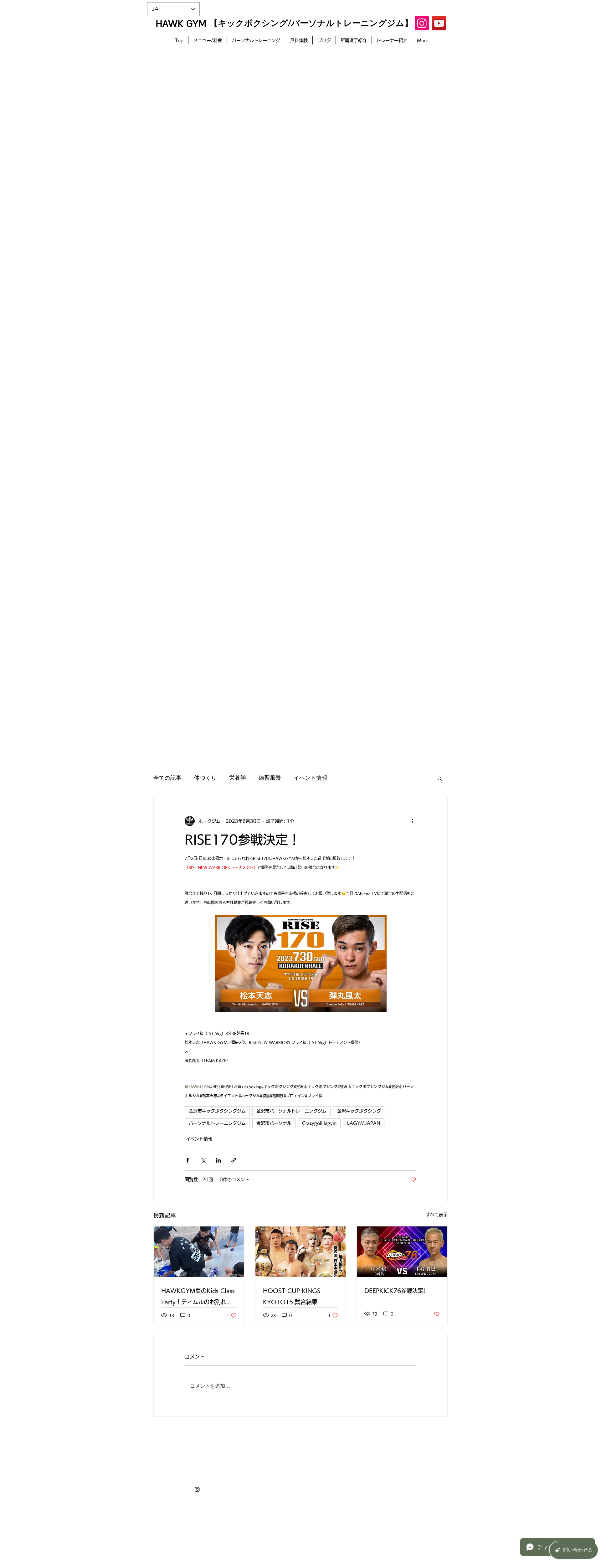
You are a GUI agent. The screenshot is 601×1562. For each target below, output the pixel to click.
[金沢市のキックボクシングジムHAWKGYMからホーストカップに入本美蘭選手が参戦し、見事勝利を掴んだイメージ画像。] (300, 1251)
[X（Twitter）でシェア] (203, 1160)
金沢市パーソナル (273, 1123)
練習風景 (270, 777)
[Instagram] (422, 23)
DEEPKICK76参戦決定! (394, 1290)
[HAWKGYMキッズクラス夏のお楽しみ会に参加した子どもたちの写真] (199, 1251)
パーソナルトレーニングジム (217, 1123)
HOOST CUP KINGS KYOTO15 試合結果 (292, 1296)
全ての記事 (167, 777)
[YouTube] (439, 23)
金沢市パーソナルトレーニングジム (291, 1111)
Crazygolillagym (319, 1123)
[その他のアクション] (412, 821)
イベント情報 (310, 777)
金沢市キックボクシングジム (217, 1111)
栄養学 (237, 777)
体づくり (205, 777)
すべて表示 (437, 1214)
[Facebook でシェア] (188, 1160)
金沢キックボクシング (359, 1111)
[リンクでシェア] (234, 1160)
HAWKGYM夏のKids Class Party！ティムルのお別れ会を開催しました (198, 1298)
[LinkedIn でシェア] (218, 1160)
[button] (440, 778)
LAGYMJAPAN (363, 1123)
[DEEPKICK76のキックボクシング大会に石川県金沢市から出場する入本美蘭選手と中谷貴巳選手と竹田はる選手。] (402, 1251)
